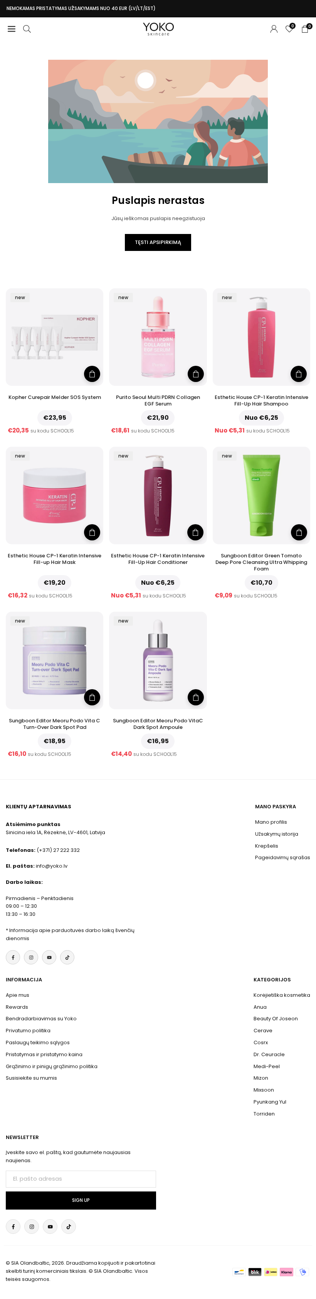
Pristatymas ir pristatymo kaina (44, 1054)
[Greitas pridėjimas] (299, 374)
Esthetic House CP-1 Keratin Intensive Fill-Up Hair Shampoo (261, 400)
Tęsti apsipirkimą (158, 242)
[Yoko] (158, 28)
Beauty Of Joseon (276, 1018)
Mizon (261, 1078)
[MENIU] (11, 29)
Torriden (264, 1113)
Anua (260, 1007)
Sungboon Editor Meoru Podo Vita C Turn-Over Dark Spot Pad (54, 724)
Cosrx (261, 1042)
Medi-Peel (267, 1066)
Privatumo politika (28, 1030)
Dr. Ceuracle (269, 1054)
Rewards (17, 1007)
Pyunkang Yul (270, 1101)
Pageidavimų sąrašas (282, 857)
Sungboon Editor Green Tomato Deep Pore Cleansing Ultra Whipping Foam (261, 562)
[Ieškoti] (27, 29)
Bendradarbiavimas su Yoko (41, 1018)
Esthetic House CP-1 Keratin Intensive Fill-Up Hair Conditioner (158, 559)
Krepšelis (266, 846)
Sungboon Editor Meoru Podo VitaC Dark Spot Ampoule (158, 724)
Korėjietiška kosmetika (282, 995)
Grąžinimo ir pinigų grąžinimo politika (51, 1066)
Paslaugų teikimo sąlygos (38, 1042)
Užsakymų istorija (276, 834)
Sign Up (81, 1200)
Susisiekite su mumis (31, 1078)
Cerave (263, 1030)
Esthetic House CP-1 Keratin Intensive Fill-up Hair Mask (54, 559)
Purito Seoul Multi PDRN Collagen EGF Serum (158, 400)
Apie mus (17, 995)
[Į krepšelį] (92, 374)
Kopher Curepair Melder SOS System (54, 397)
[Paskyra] (274, 29)
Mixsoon (264, 1090)
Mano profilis (271, 822)
